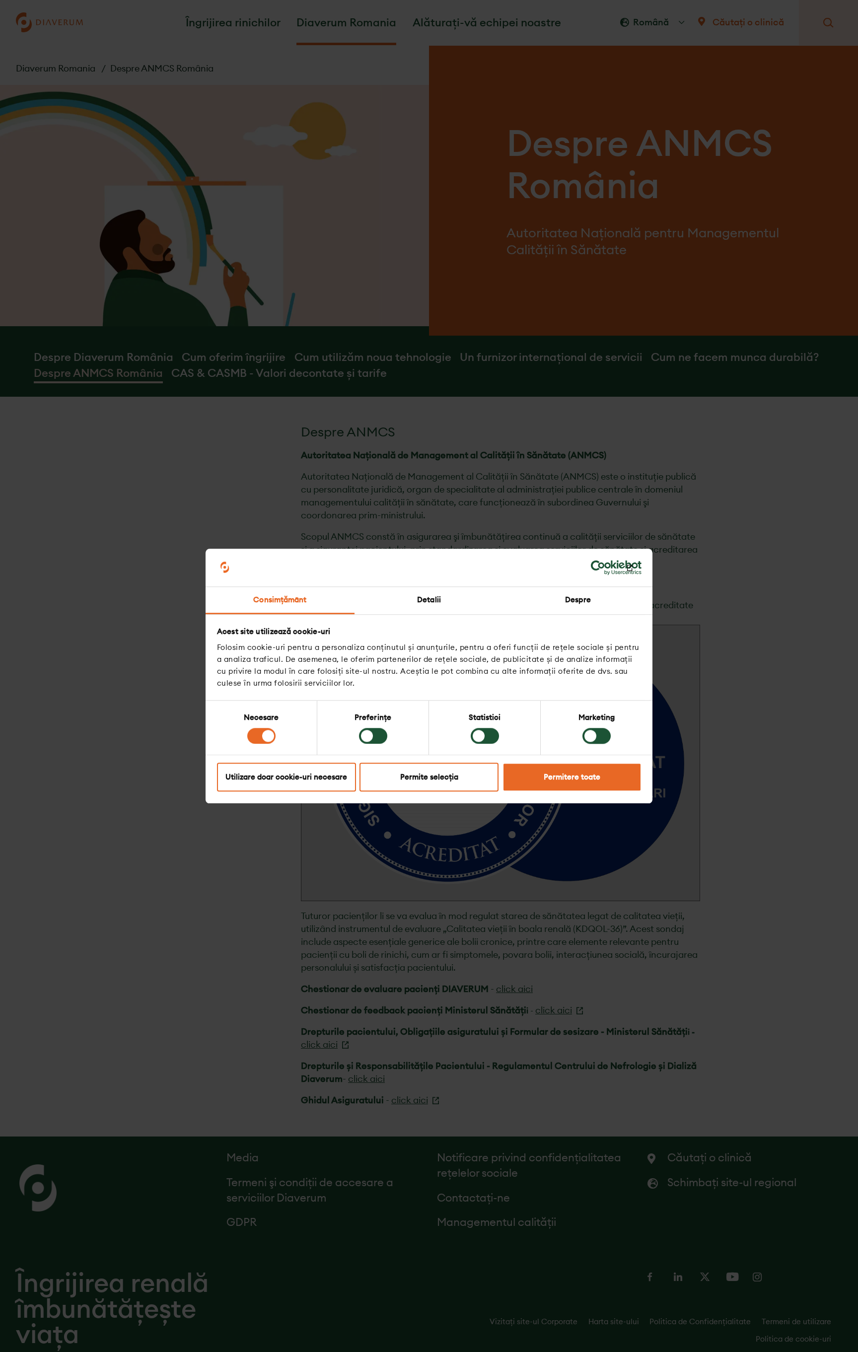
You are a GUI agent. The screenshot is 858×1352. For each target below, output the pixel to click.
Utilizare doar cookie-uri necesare (286, 777)
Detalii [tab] (429, 600)
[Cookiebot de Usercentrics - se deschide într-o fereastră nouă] (598, 567)
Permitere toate (572, 777)
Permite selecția (429, 777)
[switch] (373, 736)
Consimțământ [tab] (279, 600)
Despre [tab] (578, 600)
